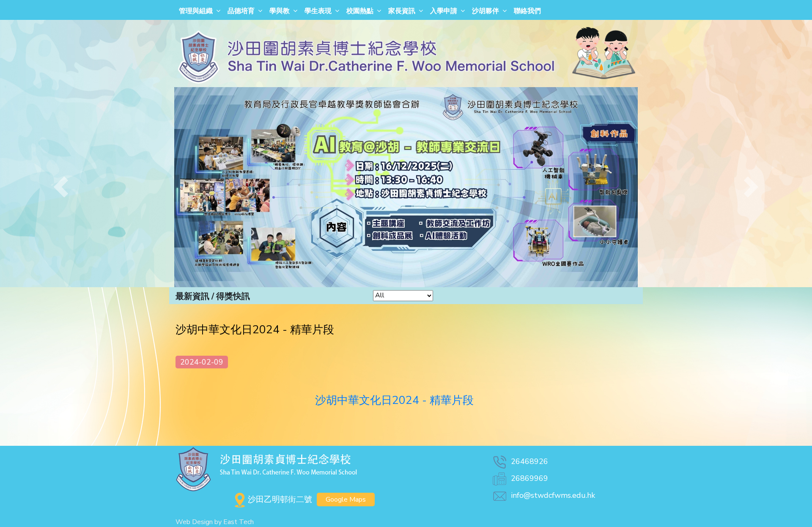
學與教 (279, 11)
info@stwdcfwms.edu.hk (553, 495)
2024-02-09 (201, 362)
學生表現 (318, 11)
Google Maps (346, 499)
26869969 (529, 478)
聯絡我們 (527, 11)
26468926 (529, 461)
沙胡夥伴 (485, 11)
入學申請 (443, 11)
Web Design (194, 522)
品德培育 (241, 11)
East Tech (238, 522)
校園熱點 (359, 11)
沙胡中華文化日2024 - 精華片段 (394, 400)
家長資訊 (401, 11)
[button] (61, 187)
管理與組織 (196, 11)
